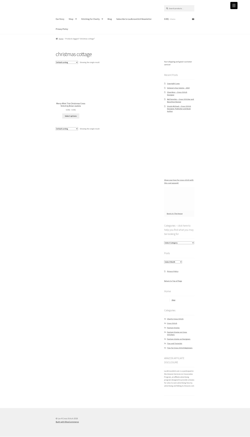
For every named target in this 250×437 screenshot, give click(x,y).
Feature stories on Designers (178, 339)
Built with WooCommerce (67, 422)
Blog (110, 19)
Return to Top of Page (173, 281)
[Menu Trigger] (234, 5)
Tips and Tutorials (174, 343)
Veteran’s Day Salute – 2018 (178, 88)
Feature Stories (173, 328)
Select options (71, 116)
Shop (71, 19)
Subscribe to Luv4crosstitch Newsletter (134, 19)
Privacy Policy (62, 29)
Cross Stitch (172, 323)
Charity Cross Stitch (175, 319)
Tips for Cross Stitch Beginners (179, 348)
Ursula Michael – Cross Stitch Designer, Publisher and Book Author (179, 109)
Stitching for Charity (90, 19)
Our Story (60, 19)
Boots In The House (175, 213)
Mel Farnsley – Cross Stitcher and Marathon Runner (180, 100)
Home (61, 39)
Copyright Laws (173, 83)
